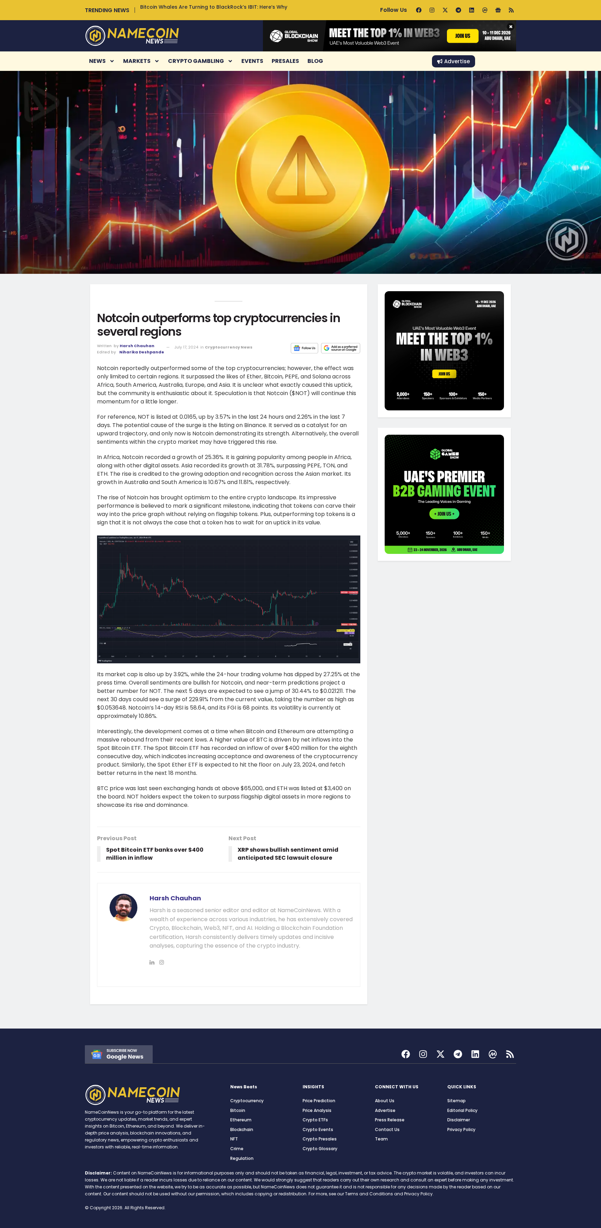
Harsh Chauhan (137, 346)
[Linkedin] (471, 10)
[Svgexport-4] (493, 1054)
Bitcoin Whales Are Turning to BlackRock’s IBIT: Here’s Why (213, 6)
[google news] (119, 1054)
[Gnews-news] (498, 10)
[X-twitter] (445, 10)
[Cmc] (485, 10)
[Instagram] (432, 10)
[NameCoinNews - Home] (132, 35)
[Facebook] (419, 10)
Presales (285, 61)
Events (252, 61)
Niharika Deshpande (141, 352)
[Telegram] (458, 10)
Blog (315, 61)
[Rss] (511, 10)
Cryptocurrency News (229, 347)
